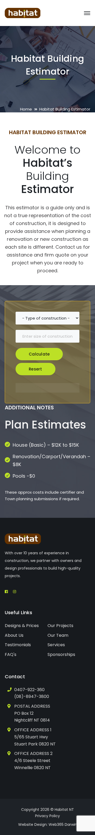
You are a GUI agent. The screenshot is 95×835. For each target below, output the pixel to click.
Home (26, 109)
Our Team (58, 635)
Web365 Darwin (63, 824)
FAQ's (10, 654)
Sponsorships (61, 654)
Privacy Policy (47, 815)
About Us (14, 635)
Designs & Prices (22, 626)
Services (56, 645)
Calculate (39, 354)
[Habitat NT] (22, 12)
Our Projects (60, 626)
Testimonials (18, 645)
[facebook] (6, 591)
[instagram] (14, 591)
